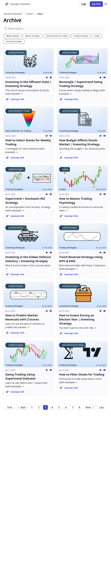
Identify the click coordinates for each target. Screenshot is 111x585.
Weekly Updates (12, 36)
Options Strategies (32, 36)
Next (88, 407)
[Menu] (106, 3)
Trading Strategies (80, 36)
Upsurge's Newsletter (12, 14)
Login (83, 4)
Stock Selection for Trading (56, 36)
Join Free (96, 4)
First (9, 407)
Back (23, 407)
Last (101, 407)
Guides (97, 36)
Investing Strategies (14, 41)
